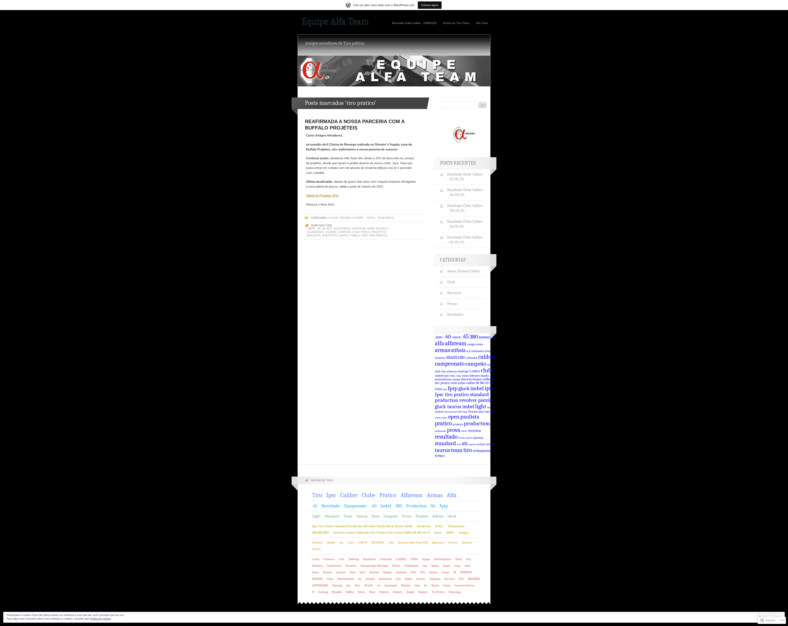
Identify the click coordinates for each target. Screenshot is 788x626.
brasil (488, 351)
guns (417, 585)
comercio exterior (464, 585)
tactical (481, 444)
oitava (444, 417)
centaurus (451, 371)
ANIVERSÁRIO (320, 585)
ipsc (489, 388)
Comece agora (429, 5)
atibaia (458, 350)
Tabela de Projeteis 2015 (322, 195)
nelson (438, 417)
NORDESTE (466, 572)
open (453, 416)
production (477, 423)
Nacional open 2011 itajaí (456, 411)
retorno (461, 438)
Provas (452, 304)
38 (454, 572)
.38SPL (311, 228)
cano (356, 232)
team (457, 450)
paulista (469, 416)
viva (398, 578)
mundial (337, 592)
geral (362, 572)
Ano (348, 585)
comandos (434, 578)
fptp (453, 388)
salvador (370, 578)
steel (459, 444)
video (330, 578)
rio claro (449, 578)
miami (435, 585)
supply (344, 235)
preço (365, 232)
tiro (364, 235)
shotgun (387, 572)
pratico (443, 423)
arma (371, 228)
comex (446, 585)
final (445, 389)
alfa (439, 343)
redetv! (464, 431)
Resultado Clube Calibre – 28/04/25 (465, 208)
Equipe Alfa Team (335, 21)
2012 (461, 578)
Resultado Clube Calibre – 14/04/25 (465, 224)
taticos (489, 444)
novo (357, 585)
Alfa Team (482, 23)
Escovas (433, 572)
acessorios (342, 228)
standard (445, 443)
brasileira (440, 358)
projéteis (378, 232)
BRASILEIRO (455, 357)
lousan (445, 572)
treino (439, 455)
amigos (471, 344)
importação (391, 585)
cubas (458, 376)
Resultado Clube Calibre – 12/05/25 (465, 176)
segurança (478, 437)
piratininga (455, 592)
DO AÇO (368, 585)
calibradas (315, 232)
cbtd (437, 371)
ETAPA (438, 389)
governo (420, 578)
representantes (345, 578)
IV (313, 592)
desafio (485, 375)
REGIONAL (474, 430)
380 (474, 336)
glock (464, 388)
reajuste (314, 235)
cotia (452, 375)
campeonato (450, 363)
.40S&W (456, 337)
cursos (465, 375)
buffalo (382, 228)
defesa (408, 578)
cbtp (443, 371)
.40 (319, 228)
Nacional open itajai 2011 (481, 411)
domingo (337, 585)
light (480, 406)
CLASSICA (474, 371)
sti (465, 443)
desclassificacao (443, 379)
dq (359, 578)
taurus (442, 450)
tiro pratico (378, 235)
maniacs (439, 411)
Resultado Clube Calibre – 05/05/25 (465, 192)
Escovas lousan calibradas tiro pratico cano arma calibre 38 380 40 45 (465, 381)
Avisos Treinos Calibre (346, 217)
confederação (442, 375)
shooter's (330, 235)
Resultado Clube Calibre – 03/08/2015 (414, 23)
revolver (374, 572)
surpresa (472, 444)
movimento (385, 578)
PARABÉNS (474, 578)
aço (329, 228)
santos (469, 438)
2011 (422, 572)
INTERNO (317, 578)
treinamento (482, 451)
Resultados (455, 314)
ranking (323, 592)
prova (453, 430)
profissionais (440, 431)
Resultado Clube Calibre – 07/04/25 (465, 239)
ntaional (405, 585)
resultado (446, 436)
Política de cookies (100, 618)
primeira (458, 424)
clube (487, 370)
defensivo (475, 375)
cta (378, 585)
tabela (355, 235)
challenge (463, 371)
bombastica (477, 351)
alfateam (359, 228)
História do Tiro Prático (456, 23)
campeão (344, 232)
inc (425, 585)
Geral (370, 217)
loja (488, 407)
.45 (323, 228)
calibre (331, 232)
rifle (413, 572)
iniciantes (401, 572)
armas (442, 350)
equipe (456, 379)
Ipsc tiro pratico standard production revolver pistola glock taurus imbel (463, 400)
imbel (477, 388)
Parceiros (386, 217)
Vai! (482, 104)
